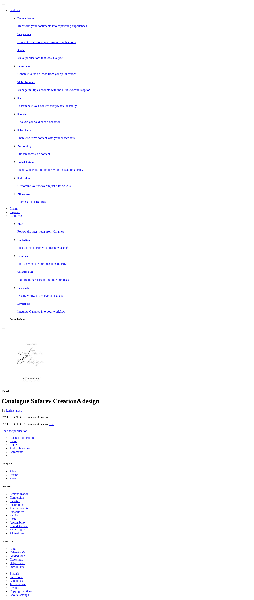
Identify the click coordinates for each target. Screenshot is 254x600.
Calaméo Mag (18, 552)
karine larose (14, 410)
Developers (17, 566)
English (14, 573)
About (13, 471)
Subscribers (17, 511)
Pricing (14, 208)
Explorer (15, 212)
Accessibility (18, 522)
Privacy (14, 587)
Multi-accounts (19, 508)
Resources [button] (16, 215)
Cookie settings (19, 595)
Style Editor (17, 529)
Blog (13, 548)
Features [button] (15, 10)
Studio (14, 515)
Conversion (17, 497)
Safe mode (16, 577)
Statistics (15, 501)
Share (13, 519)
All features (17, 533)
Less (51, 424)
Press (13, 478)
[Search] (3, 328)
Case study (16, 559)
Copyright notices (21, 591)
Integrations (17, 504)
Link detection (19, 526)
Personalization (19, 494)
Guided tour (17, 556)
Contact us (16, 580)
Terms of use (18, 584)
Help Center (17, 563)
